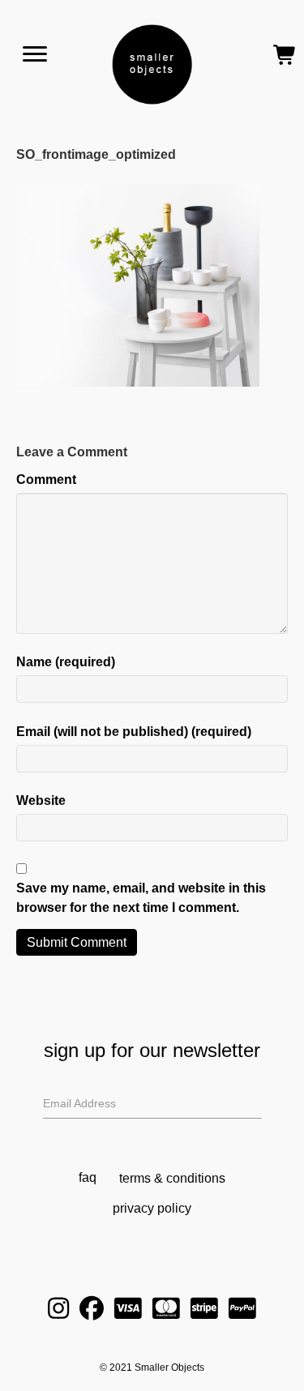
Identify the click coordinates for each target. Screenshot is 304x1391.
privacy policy (152, 1208)
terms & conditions (172, 1178)
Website (41, 800)
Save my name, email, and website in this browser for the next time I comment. (141, 897)
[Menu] (35, 54)
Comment (46, 479)
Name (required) (65, 662)
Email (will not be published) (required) (133, 731)
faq (87, 1177)
